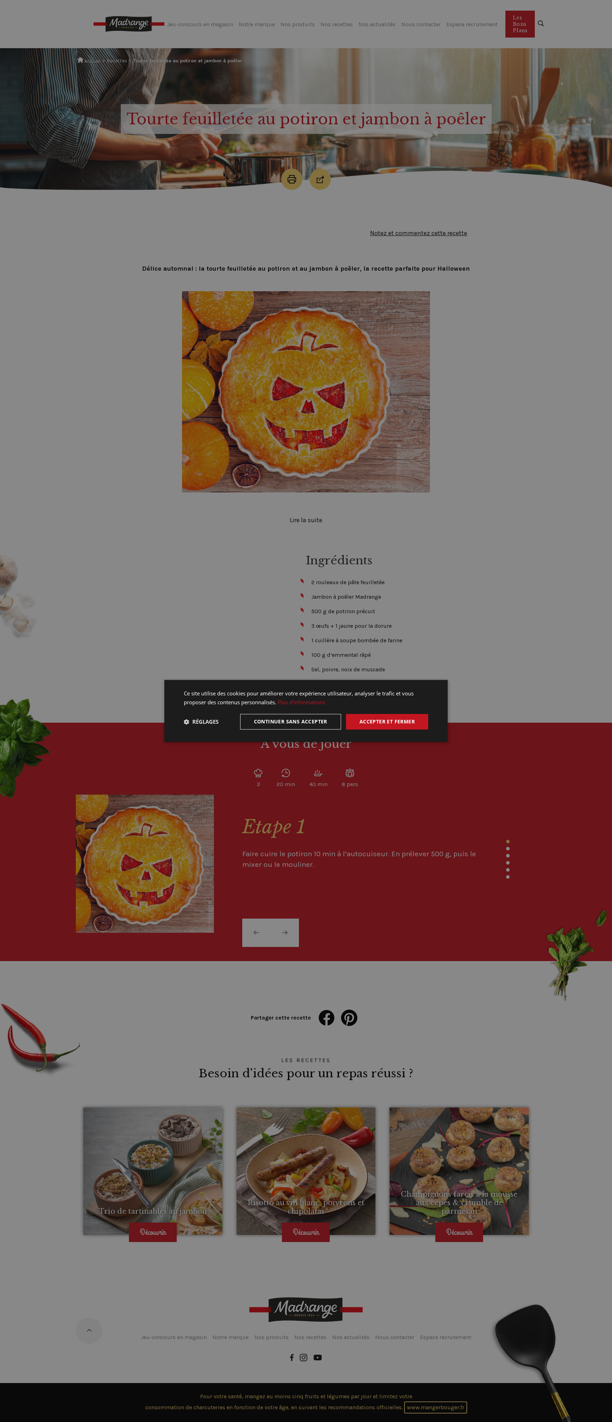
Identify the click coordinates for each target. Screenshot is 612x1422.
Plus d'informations (301, 702)
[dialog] (306, 711)
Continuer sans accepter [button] (290, 721)
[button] (201, 721)
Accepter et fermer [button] (387, 721)
